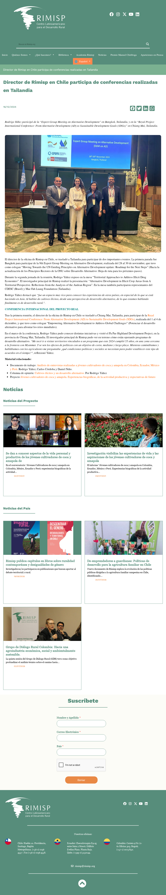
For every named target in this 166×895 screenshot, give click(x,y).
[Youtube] (131, 14)
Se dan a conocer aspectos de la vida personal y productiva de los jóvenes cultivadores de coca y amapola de (38, 457)
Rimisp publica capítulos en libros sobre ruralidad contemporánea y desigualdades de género (40, 562)
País (60, 746)
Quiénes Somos (20, 54)
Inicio (5, 54)
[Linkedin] (137, 14)
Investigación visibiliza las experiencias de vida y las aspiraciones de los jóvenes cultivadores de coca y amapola (123, 457)
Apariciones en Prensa (152, 54)
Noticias (102, 54)
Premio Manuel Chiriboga (124, 54)
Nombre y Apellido (69, 717)
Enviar (81, 780)
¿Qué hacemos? (43, 54)
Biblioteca (64, 54)
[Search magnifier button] (147, 44)
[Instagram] (118, 14)
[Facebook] (111, 14)
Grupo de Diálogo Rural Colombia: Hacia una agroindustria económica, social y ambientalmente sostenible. (40, 650)
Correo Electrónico (69, 731)
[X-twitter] (124, 14)
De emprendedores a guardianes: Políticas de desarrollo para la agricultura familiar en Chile (119, 562)
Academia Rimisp (85, 54)
